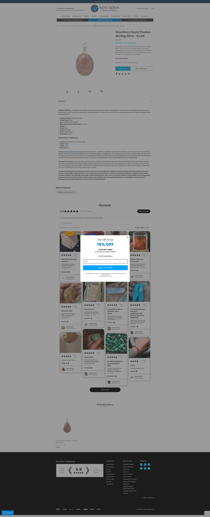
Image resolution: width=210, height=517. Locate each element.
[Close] (128, 237)
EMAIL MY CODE (105, 268)
